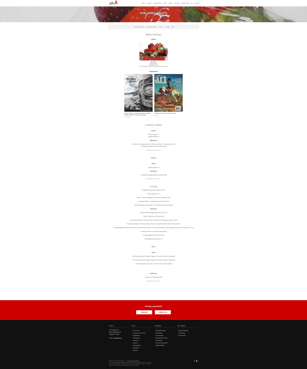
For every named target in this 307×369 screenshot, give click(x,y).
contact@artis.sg (117, 338)
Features (176, 3)
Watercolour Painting (161, 338)
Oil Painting (159, 333)
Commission (159, 340)
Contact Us (163, 312)
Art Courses (136, 330)
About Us (135, 343)
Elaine (161, 27)
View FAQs (144, 312)
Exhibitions (136, 348)
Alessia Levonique (139, 27)
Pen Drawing (181, 335)
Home (143, 3)
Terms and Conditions (133, 361)
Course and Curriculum (139, 333)
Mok (172, 27)
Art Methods (136, 335)
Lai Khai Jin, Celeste (151, 27)
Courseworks (157, 3)
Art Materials (136, 338)
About (165, 3)
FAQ (192, 3)
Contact (197, 3)
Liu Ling (167, 27)
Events (170, 3)
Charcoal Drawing (160, 330)
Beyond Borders (160, 345)
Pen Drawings (159, 335)
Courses (149, 3)
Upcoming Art (137, 345)
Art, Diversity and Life (162, 343)
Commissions (185, 3)
